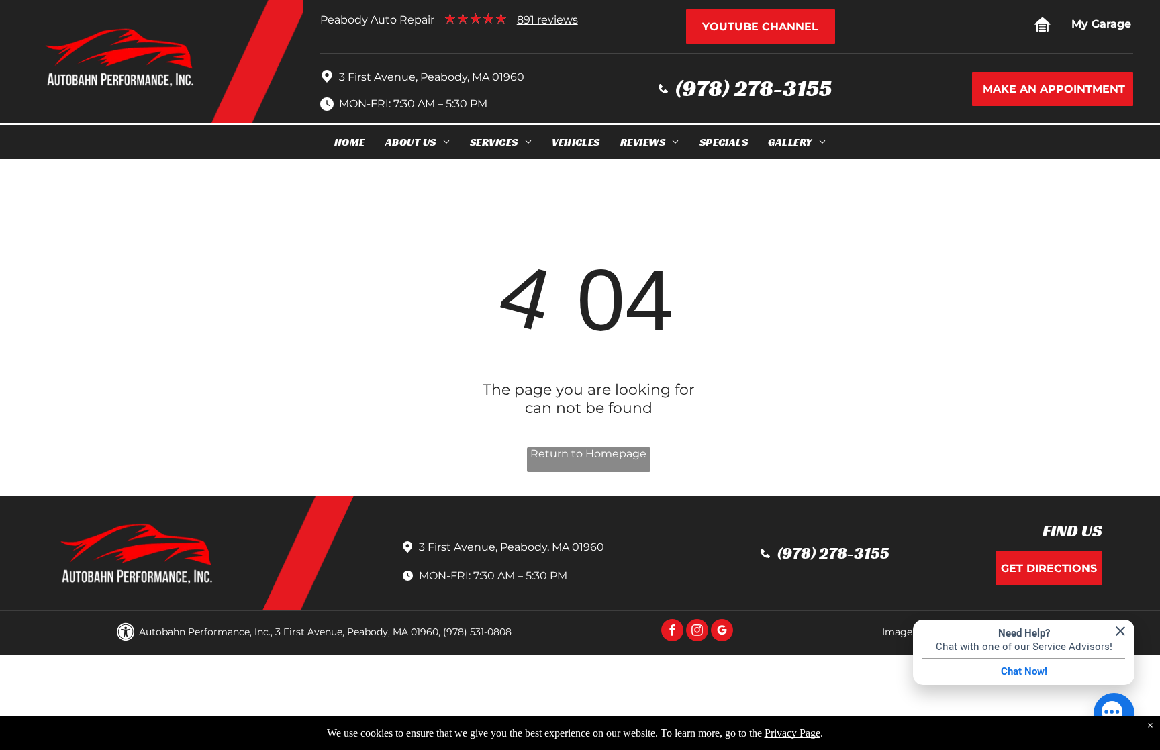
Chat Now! (1024, 671)
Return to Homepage (588, 453)
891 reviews (547, 19)
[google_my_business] (722, 632)
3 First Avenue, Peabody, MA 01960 (431, 77)
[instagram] (697, 632)
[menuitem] (349, 142)
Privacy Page (792, 733)
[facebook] (672, 632)
